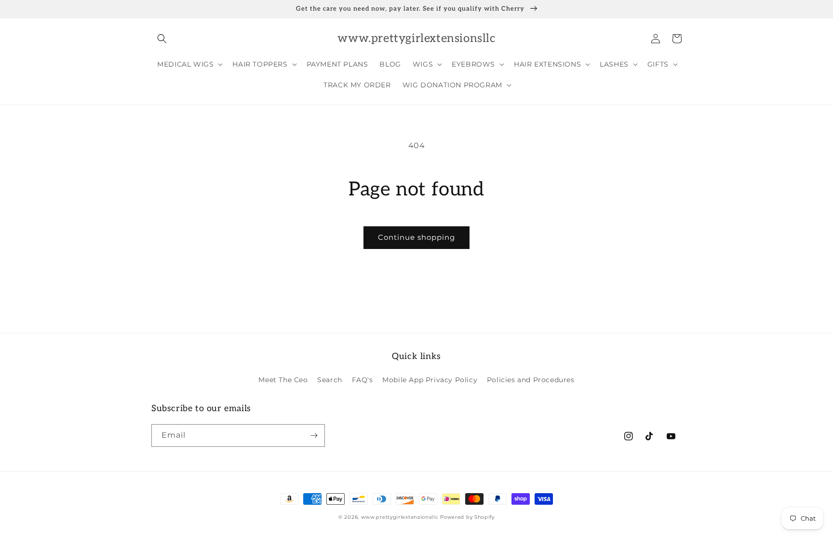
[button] (162, 38)
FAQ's (362, 379)
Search (329, 379)
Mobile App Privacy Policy (429, 379)
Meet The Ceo (283, 379)
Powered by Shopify (467, 517)
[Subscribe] (313, 435)
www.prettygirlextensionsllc (400, 517)
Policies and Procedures (531, 379)
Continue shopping (416, 237)
